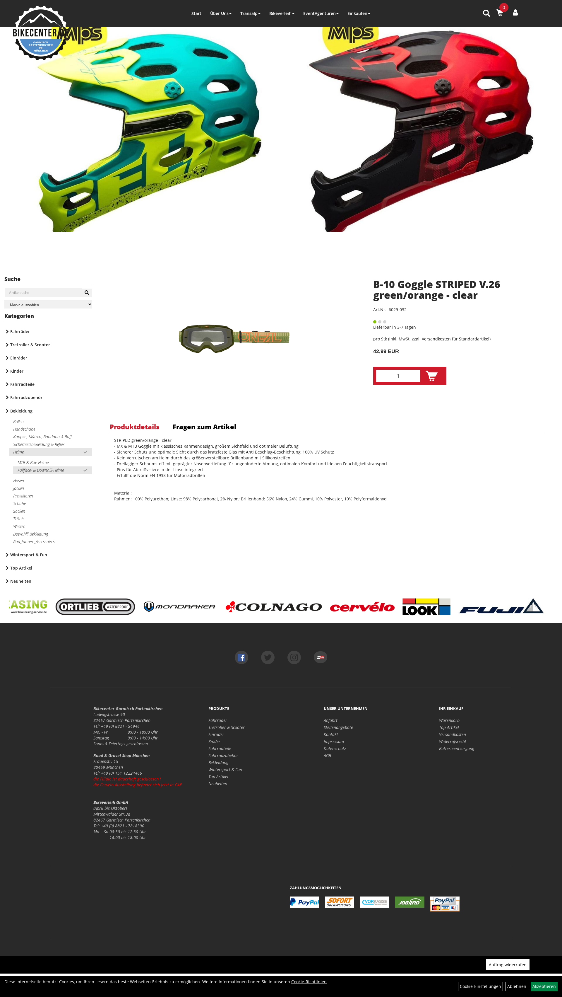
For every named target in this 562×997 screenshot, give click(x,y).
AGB (327, 755)
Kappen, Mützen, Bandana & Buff (42, 436)
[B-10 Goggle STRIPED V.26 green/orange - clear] (234, 338)
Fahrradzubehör (26, 397)
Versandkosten (452, 734)
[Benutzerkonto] (515, 12)
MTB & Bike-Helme (33, 462)
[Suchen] (87, 293)
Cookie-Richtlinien (309, 981)
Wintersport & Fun (28, 555)
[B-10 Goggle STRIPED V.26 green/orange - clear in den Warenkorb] (431, 376)
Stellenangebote (338, 727)
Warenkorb (449, 720)
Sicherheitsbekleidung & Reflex (38, 444)
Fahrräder (20, 331)
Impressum (334, 741)
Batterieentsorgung (456, 748)
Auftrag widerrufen (508, 964)
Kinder (16, 371)
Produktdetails (135, 426)
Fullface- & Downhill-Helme (41, 470)
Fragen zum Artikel (204, 426)
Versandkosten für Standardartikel (455, 339)
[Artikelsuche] (486, 13)
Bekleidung (21, 411)
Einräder (18, 358)
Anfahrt (330, 720)
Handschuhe (24, 429)
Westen (19, 526)
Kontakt (331, 734)
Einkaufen (357, 13)
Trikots (19, 518)
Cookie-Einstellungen (480, 986)
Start (196, 13)
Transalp (249, 13)
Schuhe (19, 503)
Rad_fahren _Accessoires (34, 541)
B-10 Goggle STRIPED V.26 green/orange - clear (436, 289)
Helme (18, 452)
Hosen (18, 480)
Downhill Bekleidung (30, 534)
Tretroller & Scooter (30, 344)
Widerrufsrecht (452, 741)
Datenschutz (335, 748)
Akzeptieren (544, 986)
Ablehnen (516, 986)
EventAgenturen (319, 13)
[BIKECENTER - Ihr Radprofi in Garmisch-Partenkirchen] (41, 33)
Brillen (18, 421)
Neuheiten (20, 581)
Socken (19, 511)
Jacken (18, 488)
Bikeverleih (280, 13)
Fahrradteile (22, 384)
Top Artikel (21, 568)
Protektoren (23, 496)
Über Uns (219, 13)
